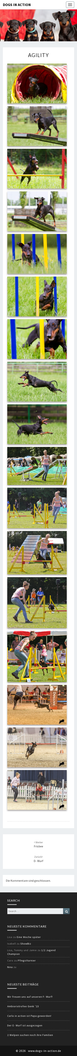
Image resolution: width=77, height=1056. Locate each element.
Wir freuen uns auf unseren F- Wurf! (30, 996)
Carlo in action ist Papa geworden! (29, 1016)
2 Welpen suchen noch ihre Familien (30, 1035)
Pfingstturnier (27, 960)
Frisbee (38, 844)
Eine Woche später (29, 937)
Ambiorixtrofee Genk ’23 (23, 1006)
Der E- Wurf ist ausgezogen (24, 1025)
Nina (10, 967)
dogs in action (17, 4)
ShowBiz (25, 943)
